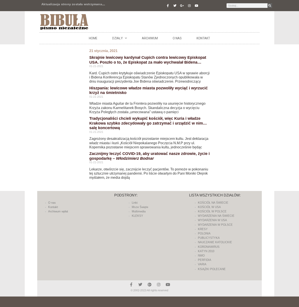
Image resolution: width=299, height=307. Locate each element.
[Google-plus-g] (182, 6)
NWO (201, 255)
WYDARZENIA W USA (212, 220)
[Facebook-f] (168, 6)
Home (93, 38)
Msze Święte (140, 207)
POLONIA (204, 233)
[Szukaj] (269, 5)
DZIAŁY (117, 38)
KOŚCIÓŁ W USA (209, 207)
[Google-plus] (149, 284)
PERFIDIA (204, 260)
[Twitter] (175, 6)
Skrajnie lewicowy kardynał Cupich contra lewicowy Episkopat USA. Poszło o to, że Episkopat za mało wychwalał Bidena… (147, 59)
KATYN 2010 (206, 251)
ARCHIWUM (150, 38)
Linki (135, 202)
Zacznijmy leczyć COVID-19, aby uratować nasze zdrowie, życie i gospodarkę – (149, 156)
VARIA (202, 264)
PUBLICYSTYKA (209, 237)
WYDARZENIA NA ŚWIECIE (216, 215)
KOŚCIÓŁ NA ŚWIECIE (213, 202)
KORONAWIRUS (209, 246)
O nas (177, 38)
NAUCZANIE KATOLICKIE (215, 242)
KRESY (203, 229)
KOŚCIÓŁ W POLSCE (212, 211)
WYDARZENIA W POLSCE (215, 224)
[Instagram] (189, 6)
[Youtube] (196, 6)
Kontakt (203, 38)
